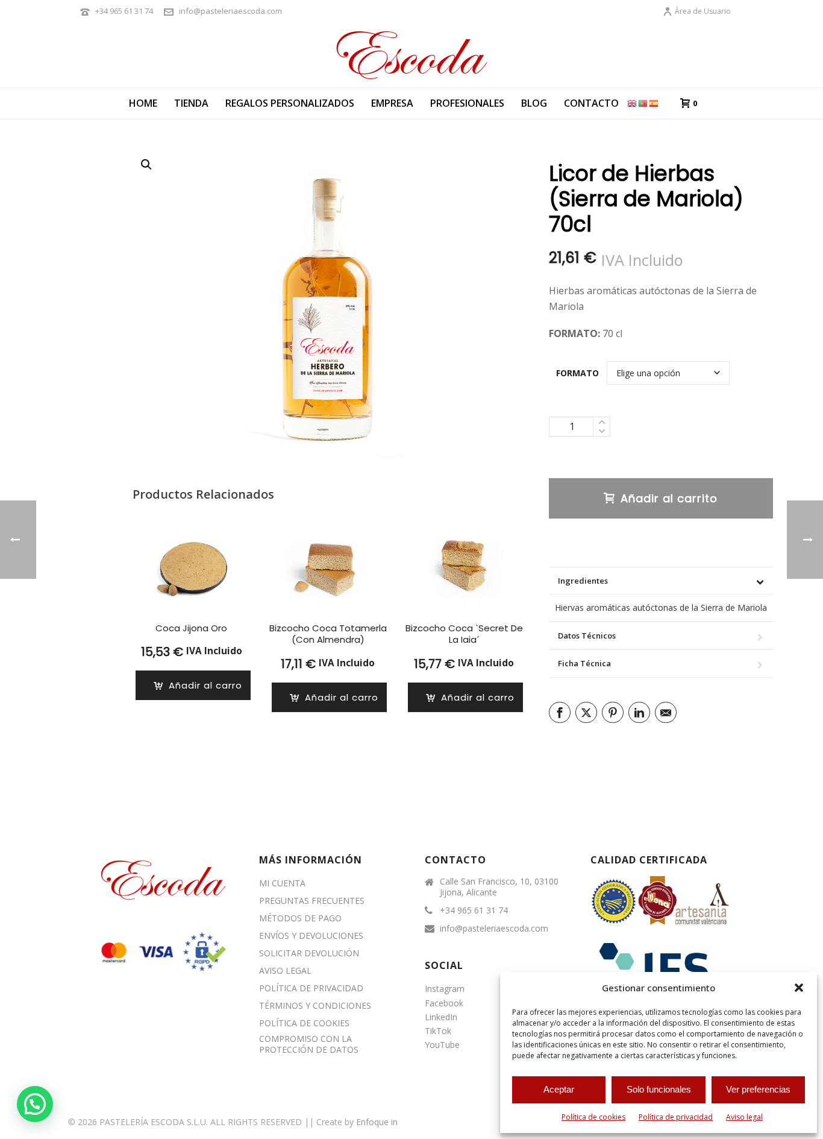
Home (143, 103)
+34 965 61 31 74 (124, 10)
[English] (632, 103)
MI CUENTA (282, 883)
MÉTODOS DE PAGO (300, 918)
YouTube (442, 1044)
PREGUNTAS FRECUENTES (312, 900)
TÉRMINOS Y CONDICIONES (315, 1005)
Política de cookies (593, 1117)
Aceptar (558, 1089)
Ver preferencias (758, 1089)
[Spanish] (654, 103)
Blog (534, 103)
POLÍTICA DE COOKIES (304, 1023)
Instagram (445, 988)
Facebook (444, 1003)
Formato (577, 373)
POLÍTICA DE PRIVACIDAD (311, 988)
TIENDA (191, 103)
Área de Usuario (703, 11)
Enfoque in (377, 1122)
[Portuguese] (643, 103)
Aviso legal (744, 1117)
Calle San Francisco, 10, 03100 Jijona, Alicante (499, 887)
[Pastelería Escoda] (411, 54)
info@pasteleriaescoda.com (230, 10)
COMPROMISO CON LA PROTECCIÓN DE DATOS (308, 1044)
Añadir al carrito (669, 498)
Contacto (591, 103)
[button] (799, 988)
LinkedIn (441, 1017)
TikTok (438, 1030)
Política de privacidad (676, 1117)
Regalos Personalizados (289, 103)
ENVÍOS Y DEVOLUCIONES (311, 935)
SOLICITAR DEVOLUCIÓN (309, 953)
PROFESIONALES (467, 103)
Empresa (392, 103)
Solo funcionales (659, 1089)
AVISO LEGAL (285, 970)
